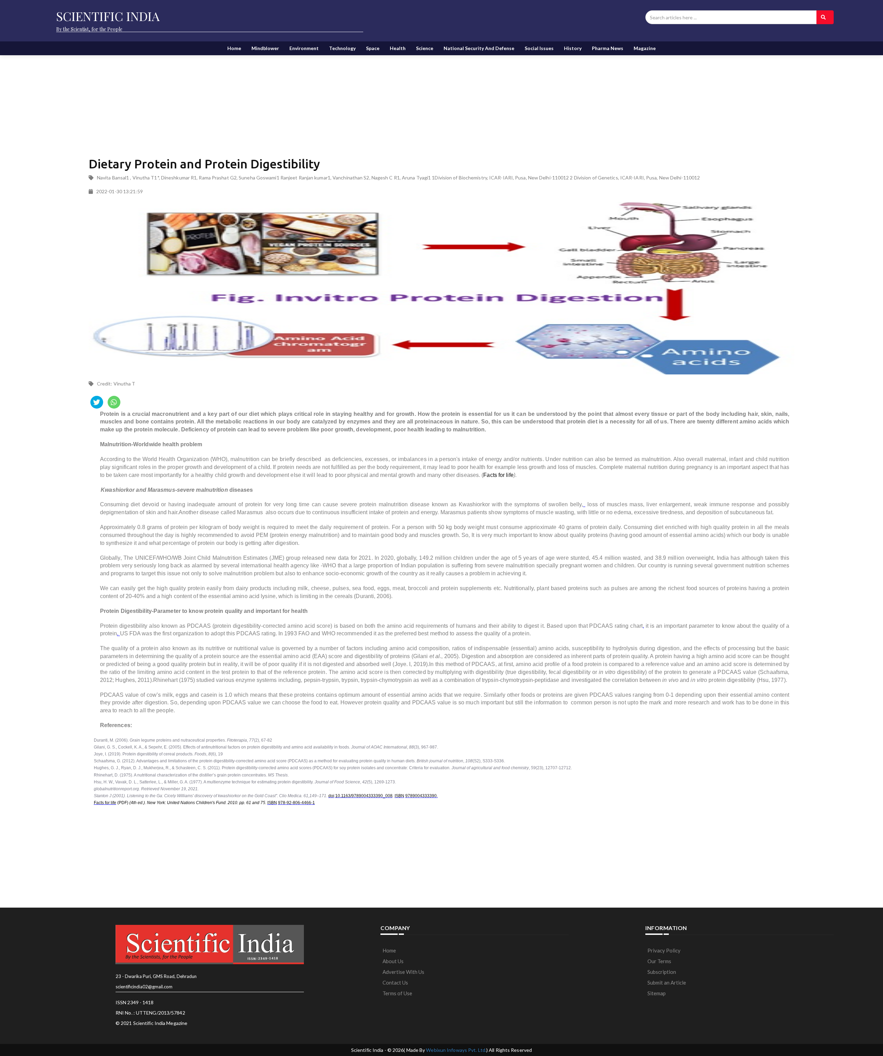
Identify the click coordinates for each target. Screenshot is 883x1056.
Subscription (661, 972)
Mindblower (265, 48)
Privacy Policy (664, 950)
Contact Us (395, 982)
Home (234, 48)
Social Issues (539, 48)
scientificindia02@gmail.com (144, 986)
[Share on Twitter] (96, 402)
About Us (393, 961)
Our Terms (659, 961)
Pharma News (607, 48)
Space (372, 48)
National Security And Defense (479, 48)
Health (398, 48)
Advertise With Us (403, 972)
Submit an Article (666, 982)
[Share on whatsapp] (114, 402)
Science (424, 48)
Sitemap (656, 993)
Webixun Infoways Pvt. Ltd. (456, 1050)
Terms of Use (397, 993)
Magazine (645, 48)
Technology (342, 48)
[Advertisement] (256, 100)
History (573, 48)
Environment (304, 48)
